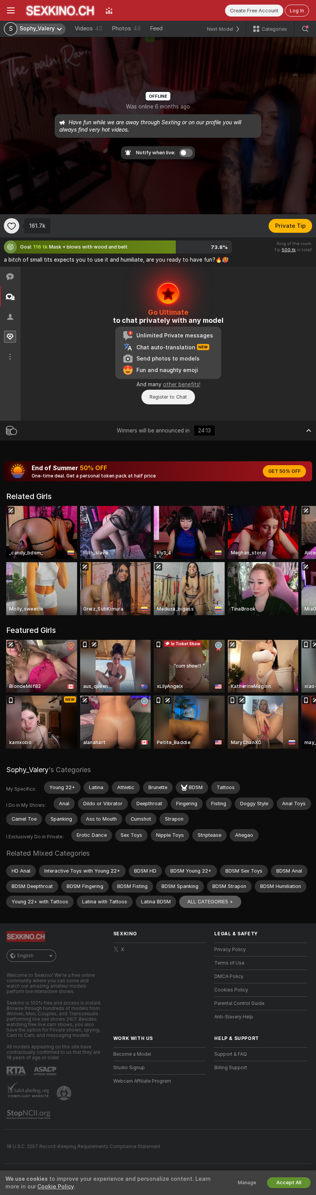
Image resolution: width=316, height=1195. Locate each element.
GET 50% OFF (284, 471)
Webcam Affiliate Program (142, 1081)
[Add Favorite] (11, 226)
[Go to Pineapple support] (65, 1093)
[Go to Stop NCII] (29, 1114)
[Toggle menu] (11, 10)
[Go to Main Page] (60, 10)
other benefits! (181, 384)
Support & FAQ (230, 1054)
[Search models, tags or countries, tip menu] (305, 29)
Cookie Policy (55, 1186)
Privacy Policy (230, 949)
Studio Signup (129, 1067)
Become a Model (132, 1054)
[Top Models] (109, 10)
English (25, 955)
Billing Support (230, 1067)
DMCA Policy (229, 976)
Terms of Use (229, 963)
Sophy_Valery (27, 770)
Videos (89, 28)
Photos (126, 28)
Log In (297, 10)
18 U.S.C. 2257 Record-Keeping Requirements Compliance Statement (83, 1146)
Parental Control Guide (239, 1003)
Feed (156, 28)
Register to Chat (168, 397)
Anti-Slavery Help (233, 1017)
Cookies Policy (231, 990)
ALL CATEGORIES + (210, 902)
